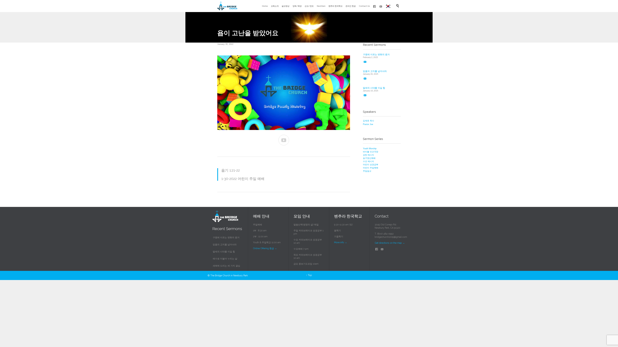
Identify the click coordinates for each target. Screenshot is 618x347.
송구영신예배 (369, 158)
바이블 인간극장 (370, 152)
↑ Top (309, 275)
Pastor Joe (368, 124)
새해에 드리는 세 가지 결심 (226, 265)
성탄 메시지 (368, 155)
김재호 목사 (368, 121)
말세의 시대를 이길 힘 (374, 88)
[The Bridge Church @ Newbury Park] (227, 6)
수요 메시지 (368, 161)
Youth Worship (369, 148)
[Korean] (388, 6)
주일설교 (367, 171)
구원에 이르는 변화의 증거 (376, 54)
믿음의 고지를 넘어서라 (375, 71)
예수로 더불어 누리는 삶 (225, 258)
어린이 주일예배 (370, 168)
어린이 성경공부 (370, 164)
